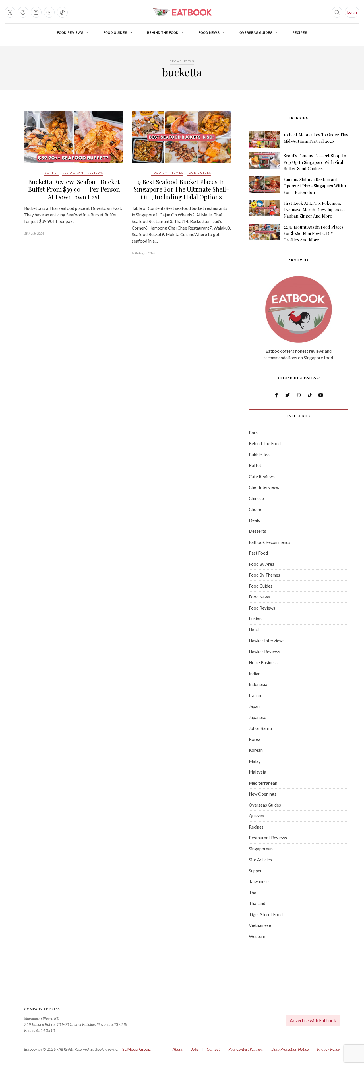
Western (257, 936)
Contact (213, 1049)
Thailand (257, 903)
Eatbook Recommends (269, 542)
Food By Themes (167, 172)
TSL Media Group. (135, 1049)
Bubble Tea (259, 454)
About (178, 1049)
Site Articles (260, 859)
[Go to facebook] (23, 12)
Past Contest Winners (245, 1049)
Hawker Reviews (264, 651)
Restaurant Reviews (82, 172)
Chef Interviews (264, 487)
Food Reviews (70, 33)
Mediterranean (263, 783)
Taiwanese (259, 881)
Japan (254, 706)
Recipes (299, 33)
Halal (254, 629)
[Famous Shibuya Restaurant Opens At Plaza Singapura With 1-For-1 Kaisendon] (264, 186)
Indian (254, 673)
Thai (253, 892)
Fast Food (258, 552)
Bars (253, 432)
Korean (256, 750)
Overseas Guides (255, 33)
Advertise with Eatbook (313, 1020)
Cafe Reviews (262, 476)
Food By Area (261, 564)
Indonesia (258, 684)
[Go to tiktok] (62, 12)
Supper (255, 870)
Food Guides (115, 33)
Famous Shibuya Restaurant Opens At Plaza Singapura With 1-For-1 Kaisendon (316, 186)
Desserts (257, 531)
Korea (254, 739)
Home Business (263, 662)
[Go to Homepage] (182, 12)
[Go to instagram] (36, 12)
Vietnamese (260, 925)
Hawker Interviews (266, 640)
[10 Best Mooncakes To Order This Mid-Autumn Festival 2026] (264, 139)
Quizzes (256, 815)
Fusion (255, 618)
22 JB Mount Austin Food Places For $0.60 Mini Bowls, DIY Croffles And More (314, 233)
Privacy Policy (328, 1049)
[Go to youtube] (49, 12)
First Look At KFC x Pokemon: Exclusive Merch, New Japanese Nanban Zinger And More (314, 209)
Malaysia (257, 771)
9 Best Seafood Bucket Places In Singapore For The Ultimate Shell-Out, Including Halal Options (181, 189)
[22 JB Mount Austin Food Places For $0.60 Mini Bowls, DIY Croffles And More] (264, 233)
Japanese (257, 717)
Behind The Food (163, 33)
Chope (255, 509)
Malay (255, 761)
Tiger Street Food (266, 914)
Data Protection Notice (290, 1049)
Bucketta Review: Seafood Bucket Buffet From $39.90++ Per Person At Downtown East (74, 189)
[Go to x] (10, 12)
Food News (209, 33)
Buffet (51, 172)
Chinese (256, 498)
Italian (255, 695)
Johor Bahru (260, 728)
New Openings (262, 793)
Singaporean (261, 848)
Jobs (194, 1049)
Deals (254, 520)
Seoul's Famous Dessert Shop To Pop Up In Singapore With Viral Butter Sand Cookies (315, 162)
